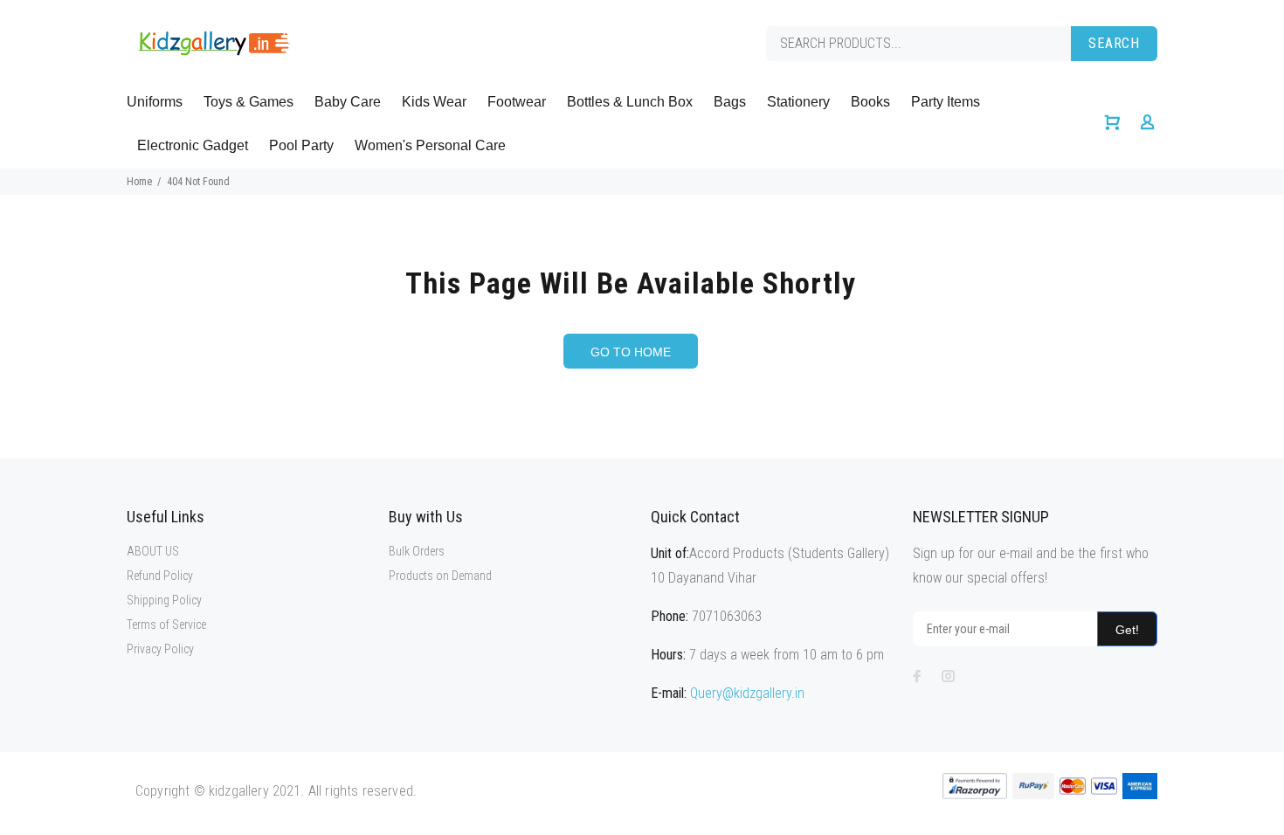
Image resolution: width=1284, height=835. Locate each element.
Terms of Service (166, 624)
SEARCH (1114, 43)
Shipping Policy (164, 600)
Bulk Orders (417, 551)
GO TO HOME (630, 352)
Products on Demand (440, 576)
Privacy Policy (160, 649)
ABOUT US (153, 551)
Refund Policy (160, 576)
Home (139, 182)
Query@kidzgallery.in (747, 693)
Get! (1127, 630)
